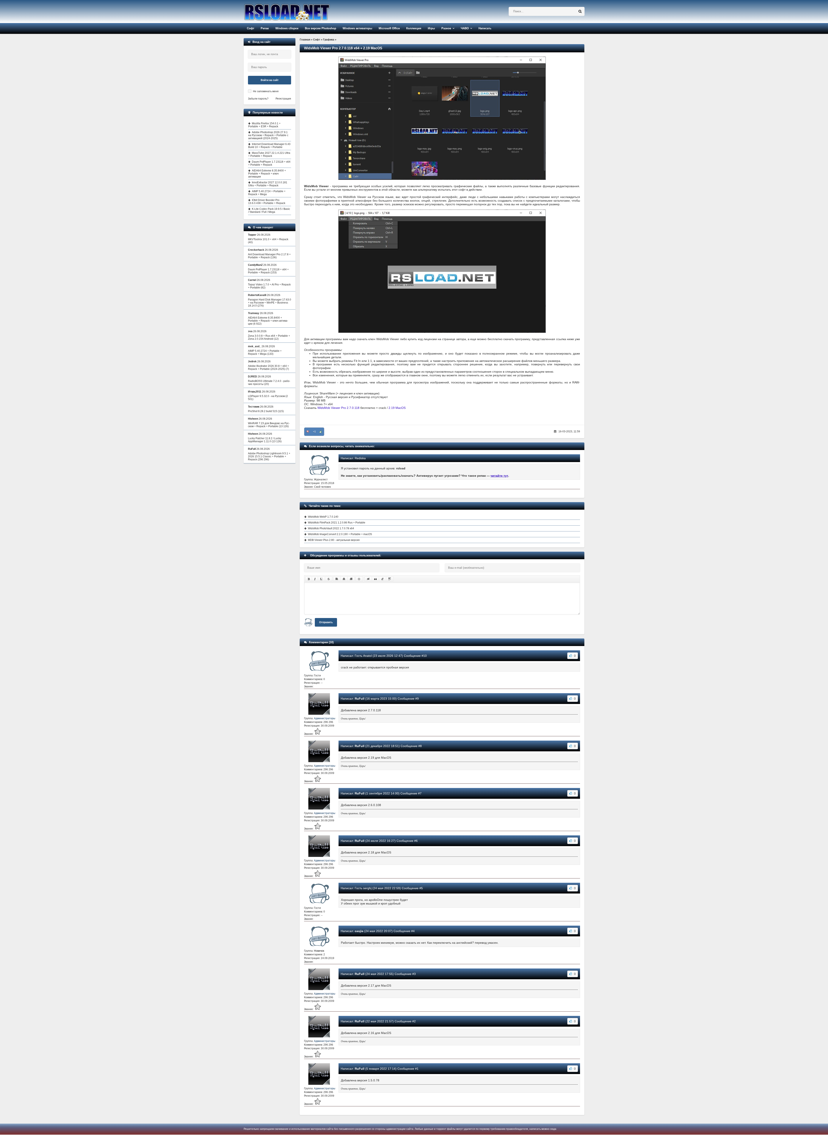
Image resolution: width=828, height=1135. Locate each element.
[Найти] (580, 11)
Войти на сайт (270, 80)
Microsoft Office (389, 28)
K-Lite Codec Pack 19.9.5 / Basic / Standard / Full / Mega (269, 210)
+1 (314, 431)
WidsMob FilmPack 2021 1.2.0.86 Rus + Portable (336, 522)
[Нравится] (320, 431)
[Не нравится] (307, 431)
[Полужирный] (308, 579)
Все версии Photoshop (320, 28)
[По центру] (344, 579)
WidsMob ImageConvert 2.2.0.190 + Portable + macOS (340, 534)
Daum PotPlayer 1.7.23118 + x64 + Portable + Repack (269, 163)
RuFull (359, 698)
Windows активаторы (357, 28)
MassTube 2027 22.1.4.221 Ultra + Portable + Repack (269, 154)
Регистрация (283, 98)
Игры (431, 28)
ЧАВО (465, 28)
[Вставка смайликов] (359, 579)
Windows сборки (286, 28)
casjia (359, 931)
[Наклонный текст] (315, 579)
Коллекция (413, 28)
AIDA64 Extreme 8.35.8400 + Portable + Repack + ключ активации (267, 173)
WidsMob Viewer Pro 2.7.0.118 (338, 407)
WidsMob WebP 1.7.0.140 (323, 516)
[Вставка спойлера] (389, 579)
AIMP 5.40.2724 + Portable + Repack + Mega (266, 193)
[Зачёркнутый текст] (328, 579)
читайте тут (499, 475)
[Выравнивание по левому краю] (336, 579)
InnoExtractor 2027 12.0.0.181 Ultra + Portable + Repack (267, 184)
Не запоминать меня (266, 91)
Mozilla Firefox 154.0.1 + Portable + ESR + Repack (264, 125)
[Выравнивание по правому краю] (351, 579)
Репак (265, 28)
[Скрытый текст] (368, 579)
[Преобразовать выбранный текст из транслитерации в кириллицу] (382, 579)
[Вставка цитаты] (375, 579)
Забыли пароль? (258, 98)
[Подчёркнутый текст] (321, 579)
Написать (484, 28)
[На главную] (298, 11)
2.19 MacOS (397, 407)
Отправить (326, 622)
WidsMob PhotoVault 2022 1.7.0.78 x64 (331, 528)
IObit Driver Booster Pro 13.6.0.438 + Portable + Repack (266, 202)
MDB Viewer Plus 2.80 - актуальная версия (334, 540)
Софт (250, 28)
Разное (446, 28)
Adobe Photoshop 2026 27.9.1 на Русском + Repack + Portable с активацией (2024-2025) (268, 135)
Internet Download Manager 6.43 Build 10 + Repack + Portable (269, 146)
